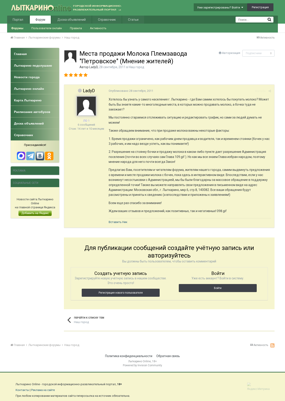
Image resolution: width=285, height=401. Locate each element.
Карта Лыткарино (28, 100)
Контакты (22, 390)
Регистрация (260, 7)
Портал (18, 19)
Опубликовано (131, 90)
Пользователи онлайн (46, 28)
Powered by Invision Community (142, 365)
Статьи (133, 19)
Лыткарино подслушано (33, 65)
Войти (218, 288)
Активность (98, 28)
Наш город (136, 67)
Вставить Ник (118, 222)
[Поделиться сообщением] (270, 91)
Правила (76, 28)
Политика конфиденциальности (128, 356)
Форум (40, 19)
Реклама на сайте (43, 390)
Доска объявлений (71, 19)
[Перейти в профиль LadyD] (70, 56)
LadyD (93, 67)
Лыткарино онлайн (29, 88)
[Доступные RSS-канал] (272, 345)
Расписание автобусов (32, 112)
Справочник (107, 19)
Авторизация (231, 53)
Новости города (27, 77)
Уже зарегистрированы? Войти (219, 7)
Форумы (17, 28)
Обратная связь (168, 356)
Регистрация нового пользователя (121, 292)
